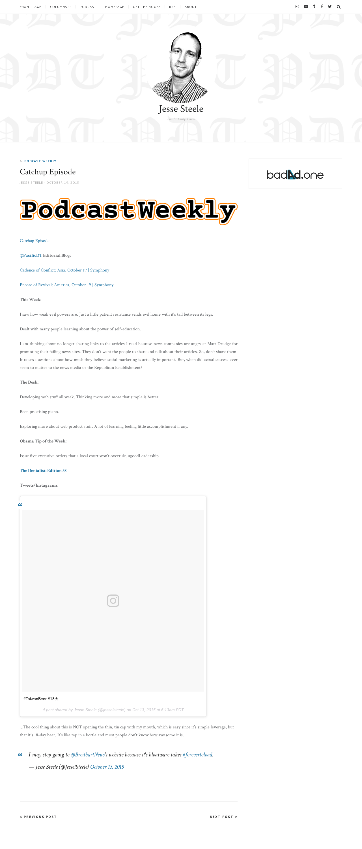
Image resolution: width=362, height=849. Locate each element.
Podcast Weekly (40, 161)
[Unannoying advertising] (295, 174)
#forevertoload (197, 754)
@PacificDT (31, 255)
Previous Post (39, 816)
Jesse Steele (181, 109)
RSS (172, 6)
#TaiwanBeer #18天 (41, 698)
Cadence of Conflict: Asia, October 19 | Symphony (64, 270)
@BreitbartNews (88, 754)
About (191, 6)
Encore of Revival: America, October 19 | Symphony (66, 285)
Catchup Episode (34, 241)
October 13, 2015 (107, 767)
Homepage (114, 6)
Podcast (88, 6)
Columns (58, 6)
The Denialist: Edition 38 (43, 471)
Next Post (222, 816)
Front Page (30, 6)
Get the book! (146, 6)
